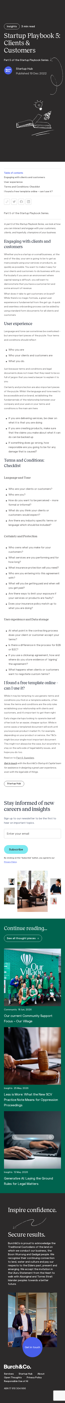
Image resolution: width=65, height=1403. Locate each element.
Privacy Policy (10, 862)
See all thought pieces (21, 938)
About (41, 1374)
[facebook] (21, 202)
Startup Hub (14, 783)
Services (9, 1374)
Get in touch (10, 763)
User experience (13, 182)
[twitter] (14, 202)
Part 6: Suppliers (25, 757)
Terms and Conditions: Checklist (22, 187)
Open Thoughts (13, 1377)
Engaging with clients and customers (24, 177)
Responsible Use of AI (16, 1381)
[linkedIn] (28, 202)
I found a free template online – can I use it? (28, 191)
